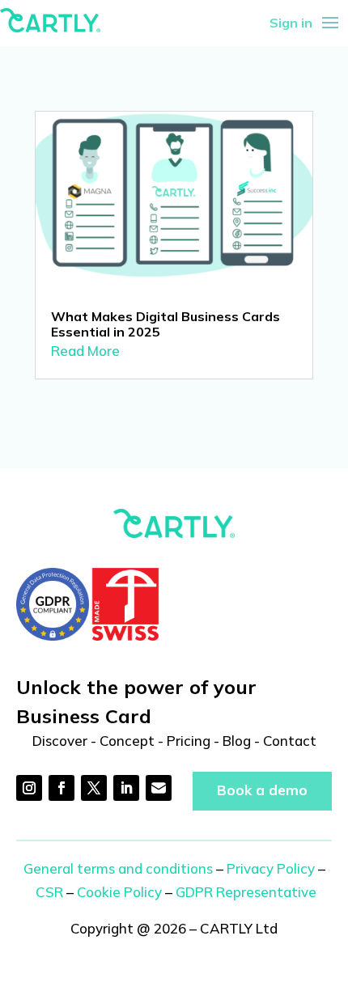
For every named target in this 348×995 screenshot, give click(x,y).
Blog (237, 740)
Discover (59, 740)
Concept (127, 740)
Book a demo (262, 789)
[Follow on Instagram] (29, 788)
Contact (289, 740)
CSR (49, 891)
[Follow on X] (94, 788)
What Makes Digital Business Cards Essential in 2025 (165, 324)
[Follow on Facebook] (61, 788)
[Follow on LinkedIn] (126, 788)
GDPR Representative (246, 891)
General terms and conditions (118, 868)
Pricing (188, 740)
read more (85, 350)
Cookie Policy (119, 891)
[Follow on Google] (159, 788)
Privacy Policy (271, 868)
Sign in (290, 23)
